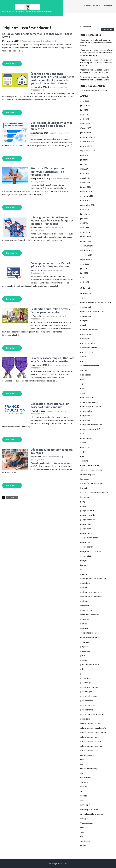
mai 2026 (84, 114)
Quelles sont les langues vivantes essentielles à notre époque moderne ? (51, 126)
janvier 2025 (85, 187)
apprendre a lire (87, 343)
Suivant (13, 497)
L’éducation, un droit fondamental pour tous (51, 451)
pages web (85, 651)
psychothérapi (86, 700)
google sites (85, 556)
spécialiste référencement (92, 814)
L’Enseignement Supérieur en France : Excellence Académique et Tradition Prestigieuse (51, 220)
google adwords (87, 515)
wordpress (85, 841)
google (83, 506)
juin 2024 (84, 218)
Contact (108, 6)
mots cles (84, 619)
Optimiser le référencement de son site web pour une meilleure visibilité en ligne (96, 63)
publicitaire (85, 719)
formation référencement (92, 483)
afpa (82, 298)
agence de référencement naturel (95, 302)
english (83, 452)
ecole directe (86, 438)
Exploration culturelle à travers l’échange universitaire (50, 310)
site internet (85, 777)
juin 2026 (84, 110)
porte (82, 655)
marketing (85, 583)
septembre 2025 (87, 150)
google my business (89, 538)
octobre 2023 (86, 255)
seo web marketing (89, 768)
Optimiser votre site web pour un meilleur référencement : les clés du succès (96, 43)
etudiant (84, 461)
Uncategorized (49, 41)
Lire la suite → (12, 63)
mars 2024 (85, 232)
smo (82, 791)
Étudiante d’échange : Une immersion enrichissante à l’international (47, 171)
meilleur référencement (91, 596)
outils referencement (89, 637)
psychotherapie (87, 705)
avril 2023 (84, 282)
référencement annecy (90, 723)
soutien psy (85, 805)
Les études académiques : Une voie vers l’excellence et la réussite (52, 359)
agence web (85, 307)
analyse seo (85, 316)
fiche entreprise (87, 474)
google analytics (87, 519)
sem (82, 759)
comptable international (91, 424)
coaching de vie (87, 397)
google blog (85, 524)
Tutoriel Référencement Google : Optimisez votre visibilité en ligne (95, 78)
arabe (83, 356)
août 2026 (84, 101)
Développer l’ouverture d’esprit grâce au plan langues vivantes (50, 264)
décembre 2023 (87, 246)
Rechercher (85, 26)
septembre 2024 (87, 205)
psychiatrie (85, 678)
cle (81, 384)
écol (82, 433)
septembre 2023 (87, 259)
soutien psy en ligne (89, 809)
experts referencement (91, 470)
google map (85, 528)
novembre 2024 (87, 196)
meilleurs (84, 601)
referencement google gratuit (93, 728)
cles (82, 388)
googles (83, 560)
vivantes (34, 135)
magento (84, 574)
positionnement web (89, 664)
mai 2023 (84, 277)
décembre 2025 (87, 137)
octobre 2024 (86, 200)
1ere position (85, 293)
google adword (87, 510)
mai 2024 (84, 223)
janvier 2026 (85, 132)
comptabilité (86, 415)
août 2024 (84, 209)
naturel (83, 624)
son (81, 800)
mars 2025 (85, 178)
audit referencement (89, 366)
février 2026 (85, 128)
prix (82, 669)
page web (84, 646)
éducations (85, 447)
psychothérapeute (88, 696)
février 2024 (85, 237)
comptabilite (86, 411)
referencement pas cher (91, 746)
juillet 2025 (85, 160)
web (82, 832)
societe (83, 796)
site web (84, 782)
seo (81, 764)
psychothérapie (87, 710)
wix (81, 836)
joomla (83, 565)
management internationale (93, 578)
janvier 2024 (85, 241)
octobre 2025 (86, 146)
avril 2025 (84, 173)
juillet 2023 (84, 268)
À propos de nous (92, 6)
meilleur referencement (91, 592)
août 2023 (84, 264)
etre (82, 456)
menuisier (84, 605)
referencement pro (89, 750)
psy (81, 673)
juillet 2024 (85, 214)
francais (84, 488)
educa (83, 442)
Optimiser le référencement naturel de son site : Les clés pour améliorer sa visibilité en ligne (96, 53)
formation (84, 479)
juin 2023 (84, 273)
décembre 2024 (87, 191)
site (81, 773)
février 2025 (85, 182)
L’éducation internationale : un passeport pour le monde (49, 405)
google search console (90, 551)
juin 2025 (84, 164)
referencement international (93, 732)
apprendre (85, 338)
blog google (85, 375)
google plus (85, 542)
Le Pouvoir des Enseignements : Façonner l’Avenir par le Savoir (37, 35)
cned (82, 393)
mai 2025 (84, 169)
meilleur (83, 587)
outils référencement (89, 633)
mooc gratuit (86, 610)
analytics (84, 320)
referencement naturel (90, 741)
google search (86, 547)
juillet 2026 (85, 105)
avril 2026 (84, 119)
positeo (83, 660)
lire (81, 569)
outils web (84, 642)
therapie (84, 818)
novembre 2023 (87, 250)
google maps (86, 533)
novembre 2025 (87, 141)
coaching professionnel (90, 406)
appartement (86, 334)
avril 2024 (84, 227)
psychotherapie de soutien (92, 714)
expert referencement (90, 465)
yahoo (83, 845)
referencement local (89, 737)
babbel (83, 370)
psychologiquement (89, 687)
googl (82, 501)
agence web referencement (93, 311)
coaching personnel (89, 402)
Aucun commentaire (31, 41)
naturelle (84, 628)
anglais (83, 325)
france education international (94, 492)
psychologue (86, 691)
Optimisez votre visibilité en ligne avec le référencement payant (94, 71)
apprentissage (86, 352)
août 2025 (84, 155)
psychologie (85, 682)
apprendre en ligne (88, 347)
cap (82, 379)
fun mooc (84, 497)
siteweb (83, 787)
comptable (85, 420)
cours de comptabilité (90, 429)
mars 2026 (85, 123)
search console (87, 755)
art (81, 361)
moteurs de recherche (90, 614)
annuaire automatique (90, 329)
